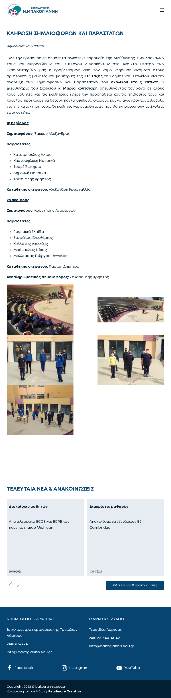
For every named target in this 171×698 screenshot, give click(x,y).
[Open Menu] (162, 10)
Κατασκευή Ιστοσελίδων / (27, 691)
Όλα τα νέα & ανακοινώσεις (135, 585)
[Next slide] (18, 585)
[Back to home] (32, 10)
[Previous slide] (10, 585)
